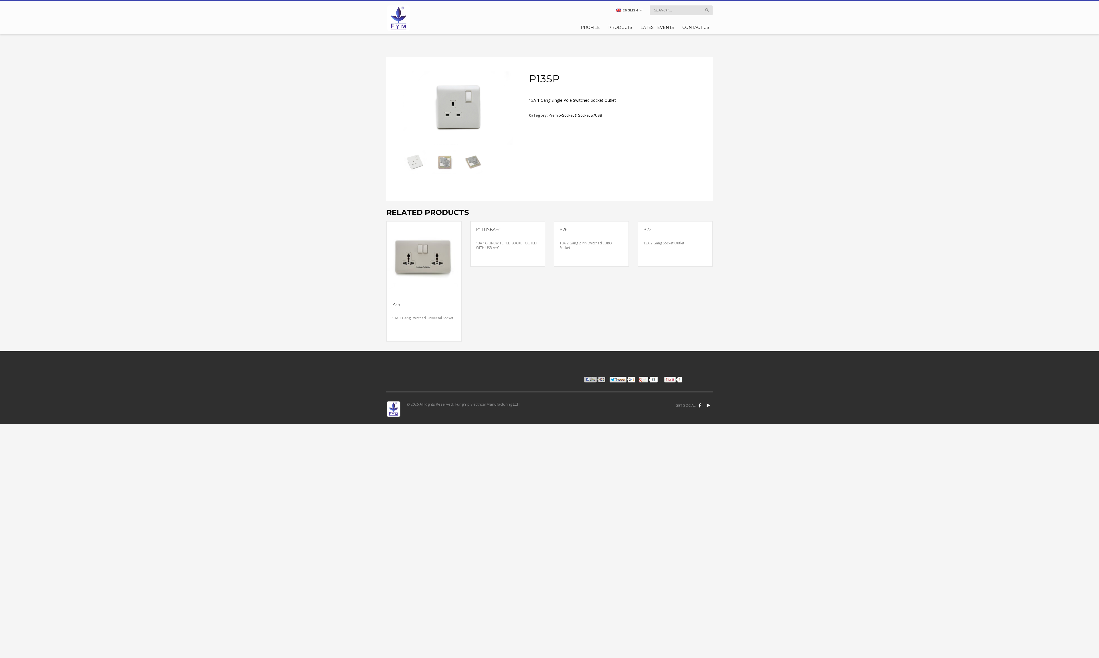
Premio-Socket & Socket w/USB (575, 115)
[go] (707, 10)
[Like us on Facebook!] (699, 405)
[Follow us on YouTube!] (708, 405)
